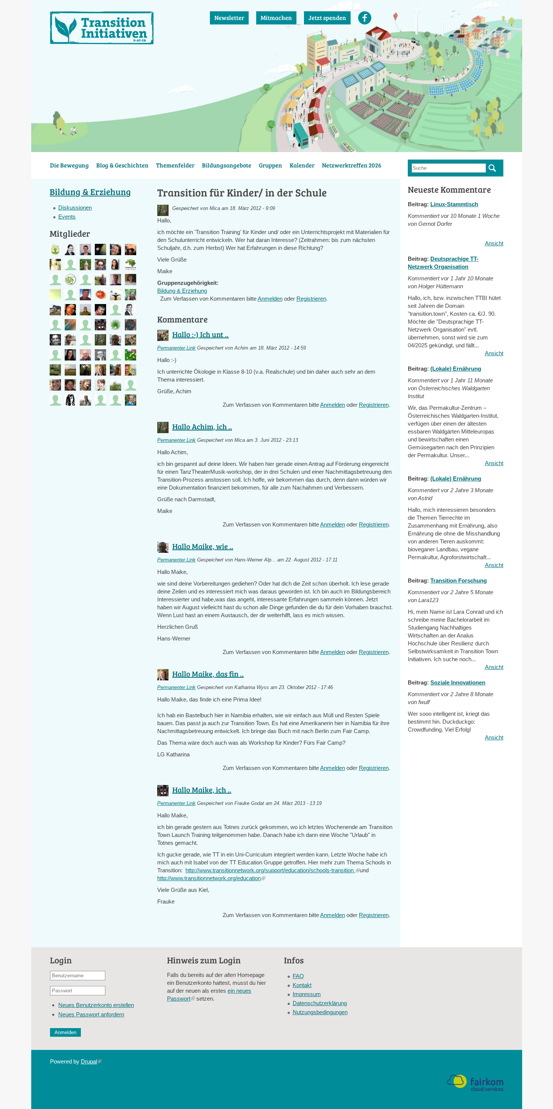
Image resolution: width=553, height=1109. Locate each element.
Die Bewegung (69, 165)
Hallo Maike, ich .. (201, 789)
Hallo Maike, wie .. (202, 546)
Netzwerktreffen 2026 (351, 165)
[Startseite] (122, 27)
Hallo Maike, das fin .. (208, 673)
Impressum (307, 994)
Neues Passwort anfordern (91, 1014)
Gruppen (270, 165)
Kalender (302, 165)
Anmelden (270, 298)
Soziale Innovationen (457, 682)
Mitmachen (276, 17)
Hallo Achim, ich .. (202, 426)
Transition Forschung (458, 580)
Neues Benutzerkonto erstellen (96, 1005)
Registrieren (311, 298)
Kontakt (302, 985)
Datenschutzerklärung (320, 1003)
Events (67, 216)
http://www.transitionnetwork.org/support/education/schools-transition (272, 870)
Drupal (91, 1061)
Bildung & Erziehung (182, 291)
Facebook (364, 17)
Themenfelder (175, 165)
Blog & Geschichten (122, 165)
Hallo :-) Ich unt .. (200, 334)
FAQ (298, 976)
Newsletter (229, 17)
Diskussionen (75, 207)
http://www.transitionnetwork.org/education (211, 878)
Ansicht (494, 243)
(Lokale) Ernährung (455, 368)
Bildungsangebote (226, 165)
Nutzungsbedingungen (320, 1012)
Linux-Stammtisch (454, 204)
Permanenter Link (176, 348)
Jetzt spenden (327, 17)
